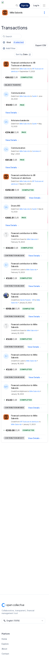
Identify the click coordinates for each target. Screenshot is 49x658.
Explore (5, 644)
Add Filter (10, 48)
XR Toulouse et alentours (29, 422)
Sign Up (24, 5)
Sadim (34, 96)
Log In (36, 5)
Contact (5, 654)
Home (4, 639)
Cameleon (36, 151)
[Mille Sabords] (5, 12)
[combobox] (23, 54)
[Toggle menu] (44, 5)
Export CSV (41, 45)
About (4, 649)
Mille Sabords (16, 12)
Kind (15, 42)
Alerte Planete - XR (27, 300)
